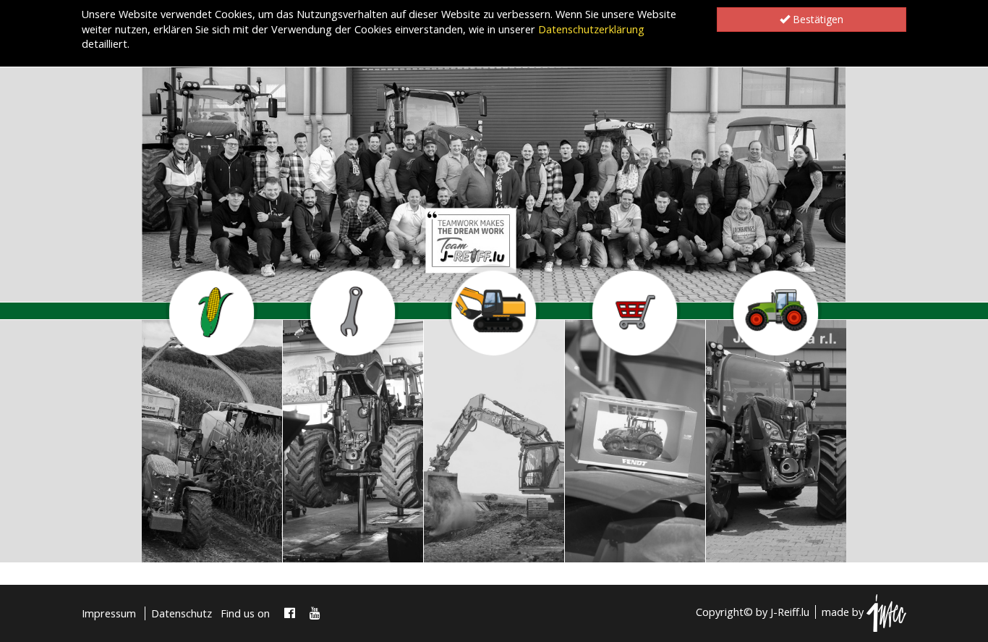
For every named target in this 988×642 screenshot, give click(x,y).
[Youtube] (315, 613)
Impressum (109, 613)
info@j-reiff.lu (198, 544)
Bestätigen (816, 19)
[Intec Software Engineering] (886, 612)
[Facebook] (289, 613)
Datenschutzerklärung (591, 29)
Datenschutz (181, 613)
